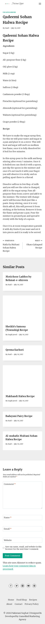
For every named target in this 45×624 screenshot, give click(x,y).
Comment (10, 484)
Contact (18, 604)
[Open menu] (40, 4)
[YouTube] (28, 586)
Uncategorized (9, 12)
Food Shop (21, 599)
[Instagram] (22, 586)
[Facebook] (11, 586)
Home (11, 599)
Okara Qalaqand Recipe (34, 244)
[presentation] (22, 308)
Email (7, 529)
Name (7, 517)
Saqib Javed (12, 335)
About (9, 604)
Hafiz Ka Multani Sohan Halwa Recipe (11, 246)
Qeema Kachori (15, 349)
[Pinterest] (34, 586)
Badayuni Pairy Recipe (19, 416)
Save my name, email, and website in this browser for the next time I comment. (23, 548)
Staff (7, 28)
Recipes (33, 599)
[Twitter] (17, 586)
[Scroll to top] (39, 620)
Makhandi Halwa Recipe (20, 396)
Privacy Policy (32, 604)
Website (8, 540)
